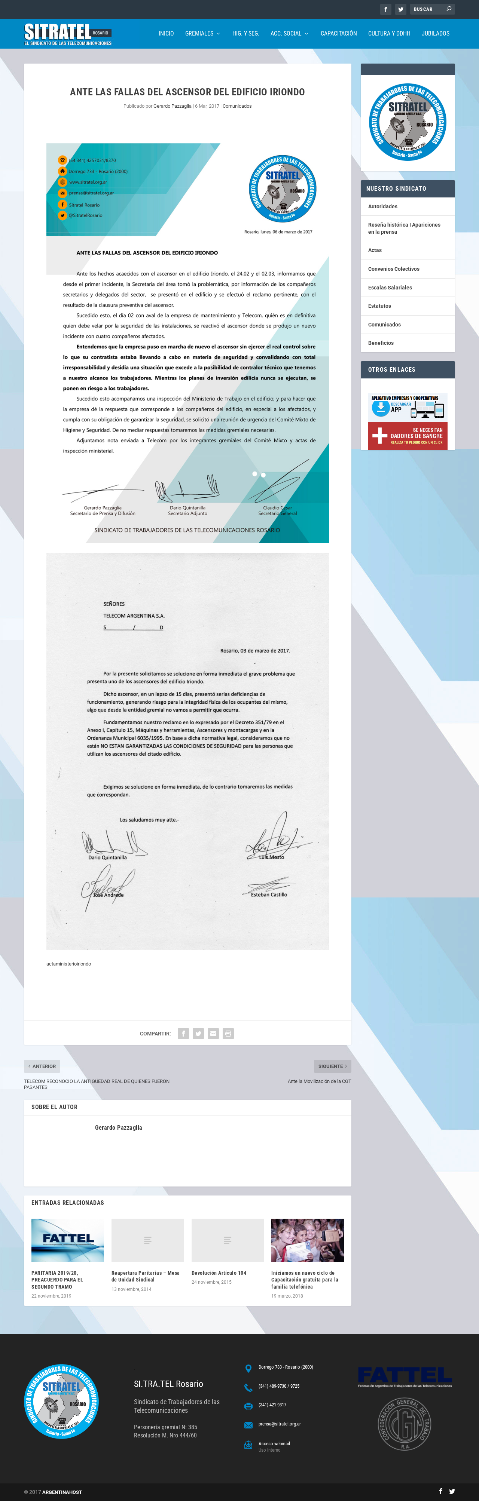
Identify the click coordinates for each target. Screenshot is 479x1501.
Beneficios (381, 343)
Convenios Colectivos (393, 269)
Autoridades (382, 206)
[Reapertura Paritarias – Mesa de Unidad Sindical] (148, 1240)
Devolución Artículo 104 (219, 1273)
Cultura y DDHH (389, 34)
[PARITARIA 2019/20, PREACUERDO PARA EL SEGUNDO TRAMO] (67, 1240)
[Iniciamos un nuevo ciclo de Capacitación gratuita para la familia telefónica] (307, 1240)
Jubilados (435, 34)
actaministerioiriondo (68, 964)
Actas (375, 250)
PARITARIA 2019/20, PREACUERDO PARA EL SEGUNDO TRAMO (57, 1279)
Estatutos (379, 306)
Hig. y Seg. (245, 34)
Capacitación (339, 34)
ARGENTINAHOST (62, 1492)
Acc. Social (286, 34)
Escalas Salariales (390, 288)
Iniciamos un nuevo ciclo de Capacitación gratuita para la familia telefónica (305, 1279)
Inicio (166, 34)
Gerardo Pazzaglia (172, 106)
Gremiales (199, 34)
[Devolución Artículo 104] (228, 1240)
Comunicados (237, 106)
